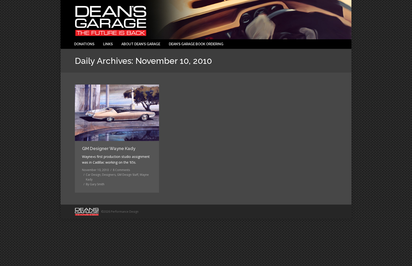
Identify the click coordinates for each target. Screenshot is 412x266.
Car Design (93, 175)
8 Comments (121, 170)
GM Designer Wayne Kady (108, 148)
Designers (109, 175)
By (95, 184)
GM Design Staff (127, 175)
